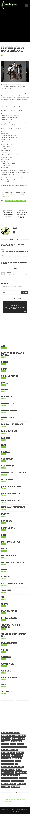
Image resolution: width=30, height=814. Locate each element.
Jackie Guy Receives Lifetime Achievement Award (14, 257)
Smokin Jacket (5, 778)
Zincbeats (6, 691)
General (5, 452)
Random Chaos (11, 769)
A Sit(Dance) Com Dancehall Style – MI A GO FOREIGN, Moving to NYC (13, 245)
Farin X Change (9, 431)
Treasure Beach (21, 783)
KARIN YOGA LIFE (9, 528)
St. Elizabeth (14, 778)
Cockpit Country (6, 738)
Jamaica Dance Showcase (10, 200)
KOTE (3, 535)
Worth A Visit (8, 664)
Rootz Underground (12, 583)
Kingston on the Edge (7, 764)
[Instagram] (14, 811)
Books (4, 362)
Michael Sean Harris (18, 766)
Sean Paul (6, 590)
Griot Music (5, 747)
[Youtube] (19, 811)
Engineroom (7, 403)
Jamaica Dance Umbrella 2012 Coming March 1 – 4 (14, 251)
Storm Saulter (6, 781)
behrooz (9, 272)
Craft (4, 369)
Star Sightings (9, 611)
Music (4, 549)
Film (3, 445)
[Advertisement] (15, 25)
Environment (8, 417)
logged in (10, 286)
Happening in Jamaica (15, 747)
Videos (4, 650)
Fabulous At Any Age (12, 424)
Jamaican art (19, 752)
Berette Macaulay (6, 732)
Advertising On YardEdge (10, 796)
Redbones (19, 769)
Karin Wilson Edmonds (8, 761)
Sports (4, 604)
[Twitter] (16, 811)
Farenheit (12, 744)
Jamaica (25, 747)
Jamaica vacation (16, 758)
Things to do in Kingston (8, 783)
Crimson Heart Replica (19, 738)
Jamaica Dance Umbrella (8, 752)
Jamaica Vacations (11, 486)
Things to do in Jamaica (17, 781)
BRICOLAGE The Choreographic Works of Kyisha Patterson (14, 263)
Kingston (18, 761)
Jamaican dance (21, 200)
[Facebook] (11, 811)
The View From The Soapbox (10, 626)
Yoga (4, 684)
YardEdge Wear (9, 678)
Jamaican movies (6, 758)
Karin (5, 54)
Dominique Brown (16, 741)
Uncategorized (9, 643)
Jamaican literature (16, 755)
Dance (2, 46)
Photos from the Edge (12, 562)
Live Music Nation (6, 766)
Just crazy (6, 521)
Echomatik (7, 396)
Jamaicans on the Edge (13, 507)
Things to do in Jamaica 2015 (13, 635)
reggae (12, 772)
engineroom (5, 744)
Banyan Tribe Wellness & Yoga (13, 354)
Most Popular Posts (12, 542)
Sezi (3, 597)
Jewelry (5, 514)
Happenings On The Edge (11, 46)
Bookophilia (16, 732)
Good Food (7, 459)
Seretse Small (12, 775)
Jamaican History (10, 493)
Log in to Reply (23, 274)
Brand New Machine (7, 735)
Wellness (6, 657)
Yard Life (6, 671)
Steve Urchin (23, 778)
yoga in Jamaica (16, 786)
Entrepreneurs (9, 410)
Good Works (7, 466)
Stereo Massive (9, 618)
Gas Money (20, 744)
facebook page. (5, 196)
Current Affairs (9, 376)
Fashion (5, 438)
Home (5, 798)
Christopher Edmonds (20, 735)
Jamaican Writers (10, 500)
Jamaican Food (5, 755)
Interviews (7, 479)
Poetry (4, 569)
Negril (3, 769)
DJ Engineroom (6, 741)
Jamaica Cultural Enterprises (9, 749)
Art (3, 346)
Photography (8, 556)
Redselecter (7, 576)
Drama (4, 390)
